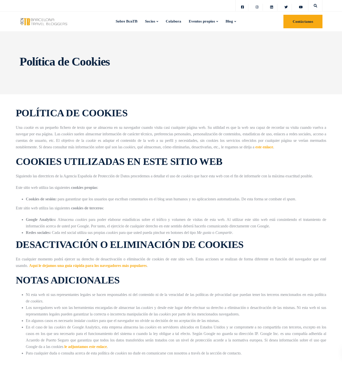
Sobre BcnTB (126, 21)
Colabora (173, 21)
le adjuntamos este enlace (85, 346)
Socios (150, 21)
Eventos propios (202, 21)
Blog (229, 21)
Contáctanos (303, 22)
